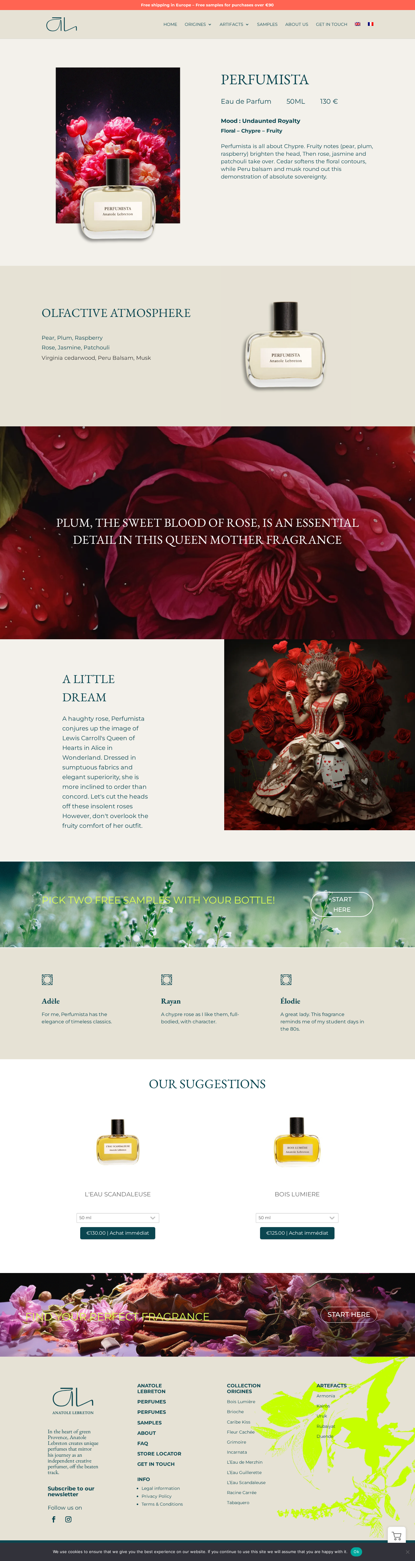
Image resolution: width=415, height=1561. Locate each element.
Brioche (235, 1411)
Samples (267, 24)
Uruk (322, 1416)
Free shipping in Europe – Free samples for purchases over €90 (207, 5)
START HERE (349, 1315)
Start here (342, 904)
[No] (407, 1552)
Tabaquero (238, 1502)
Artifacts (231, 24)
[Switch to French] (370, 30)
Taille (118, 1209)
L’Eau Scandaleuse (246, 1482)
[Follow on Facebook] (54, 1519)
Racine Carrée (241, 1492)
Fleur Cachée (241, 1432)
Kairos (323, 1406)
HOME (170, 24)
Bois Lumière (241, 1401)
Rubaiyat (326, 1426)
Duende (325, 1436)
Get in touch (331, 24)
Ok (356, 1551)
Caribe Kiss (238, 1422)
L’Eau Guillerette (244, 1472)
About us (296, 24)
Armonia (326, 1396)
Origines (195, 24)
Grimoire (236, 1442)
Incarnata (237, 1452)
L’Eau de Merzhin (244, 1462)
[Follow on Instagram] (68, 1519)
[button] (397, 1536)
